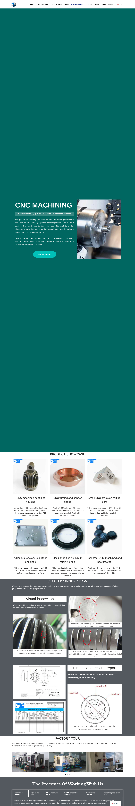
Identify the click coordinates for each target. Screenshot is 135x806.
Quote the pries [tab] (35, 793)
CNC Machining (77, 4)
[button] (14, 762)
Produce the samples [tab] (90, 793)
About (97, 4)
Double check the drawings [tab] (71, 793)
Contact (111, 4)
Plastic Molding (42, 4)
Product (89, 4)
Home (32, 4)
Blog (104, 4)
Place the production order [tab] (112, 793)
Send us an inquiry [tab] (19, 793)
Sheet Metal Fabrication (60, 4)
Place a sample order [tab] (52, 793)
